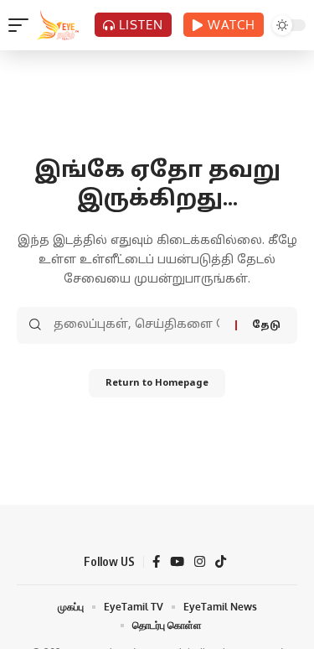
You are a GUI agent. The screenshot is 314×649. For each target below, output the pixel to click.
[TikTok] (220, 562)
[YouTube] (177, 562)
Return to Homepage (157, 383)
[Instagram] (199, 562)
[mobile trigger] (22, 25)
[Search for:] (138, 325)
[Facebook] (156, 562)
